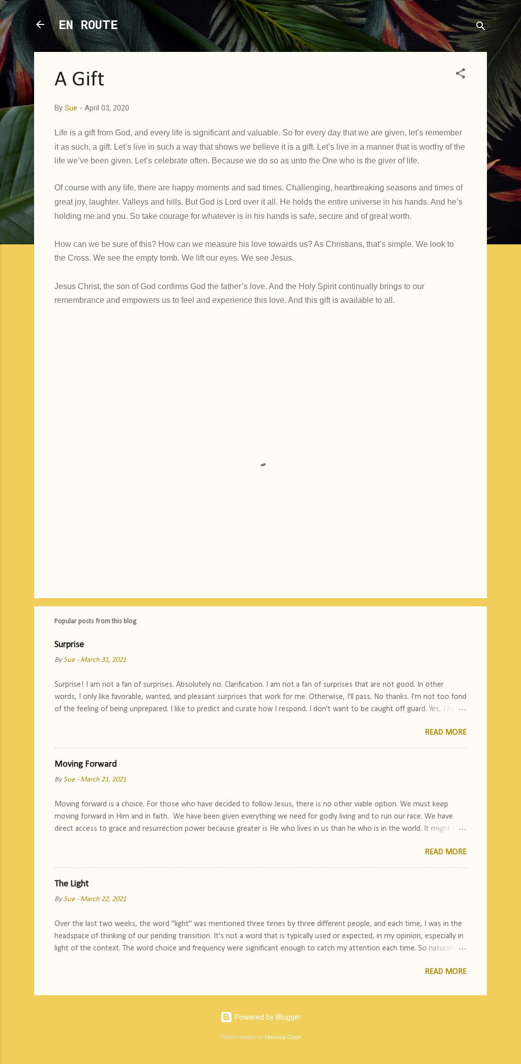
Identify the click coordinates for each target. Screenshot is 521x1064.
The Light (71, 884)
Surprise (69, 645)
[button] (460, 75)
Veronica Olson (283, 1037)
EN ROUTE (88, 24)
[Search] (481, 27)
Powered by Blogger (267, 1017)
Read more (446, 733)
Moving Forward (85, 764)
